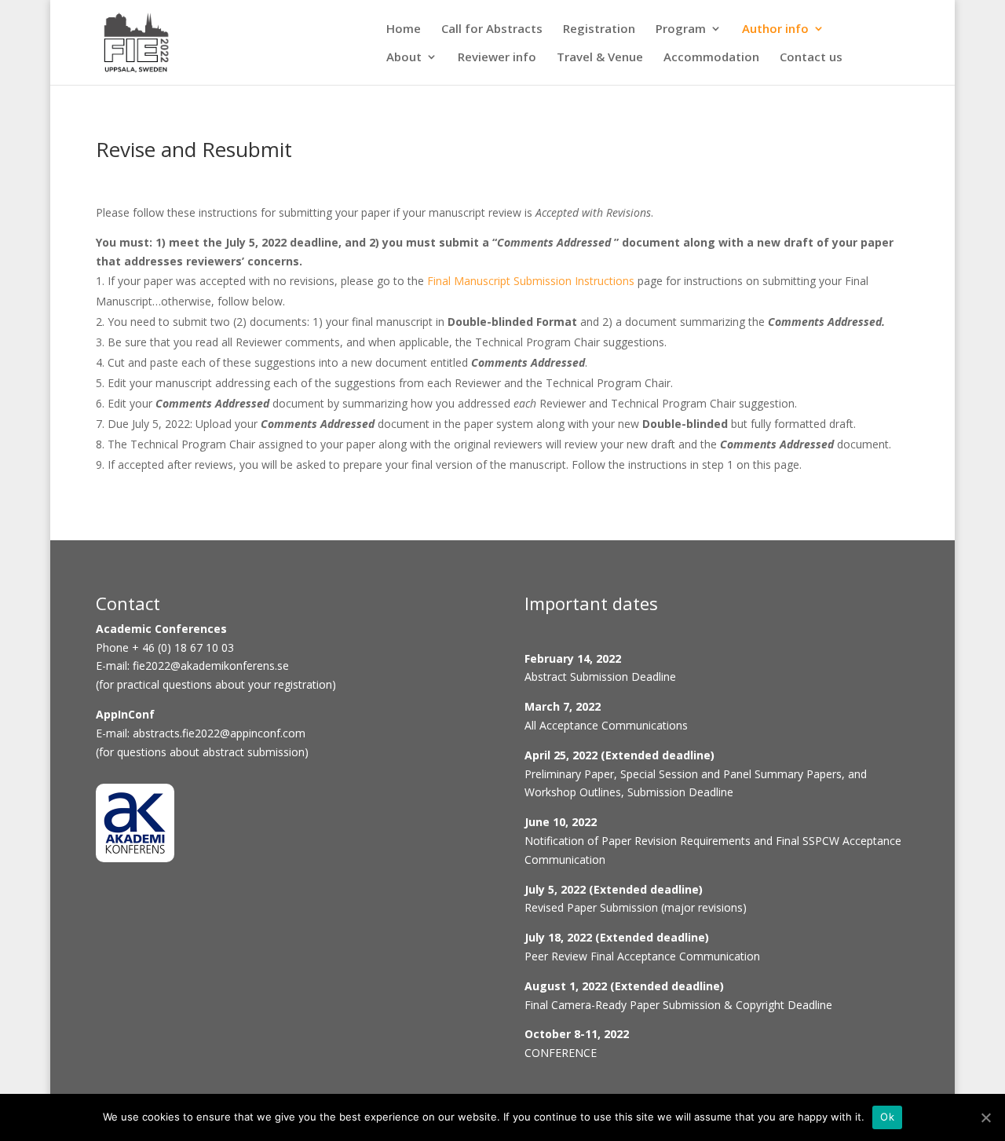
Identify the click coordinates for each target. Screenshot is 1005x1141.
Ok (887, 1116)
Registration (599, 32)
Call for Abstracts (492, 32)
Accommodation (711, 60)
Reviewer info (497, 60)
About (404, 60)
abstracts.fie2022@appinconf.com (219, 733)
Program (681, 32)
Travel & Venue (600, 60)
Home (403, 32)
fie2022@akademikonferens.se (211, 665)
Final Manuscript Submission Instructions (530, 280)
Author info (775, 32)
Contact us (811, 60)
